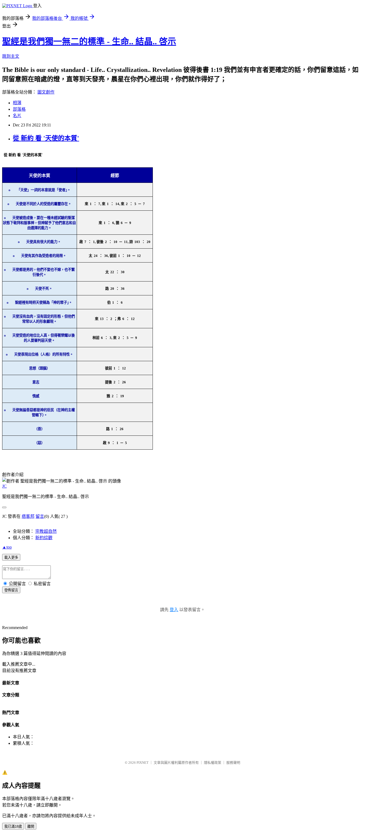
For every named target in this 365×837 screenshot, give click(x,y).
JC (4, 486)
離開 (30, 826)
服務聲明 (233, 763)
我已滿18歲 (13, 826)
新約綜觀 (43, 537)
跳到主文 (10, 56)
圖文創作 (46, 92)
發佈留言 (11, 590)
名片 (17, 115)
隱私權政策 (212, 763)
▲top (7, 547)
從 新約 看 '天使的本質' (46, 138)
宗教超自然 (46, 531)
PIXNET (143, 763)
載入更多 (11, 558)
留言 (40, 516)
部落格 (19, 109)
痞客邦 (28, 516)
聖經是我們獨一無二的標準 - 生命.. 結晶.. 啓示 (89, 41)
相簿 (17, 103)
